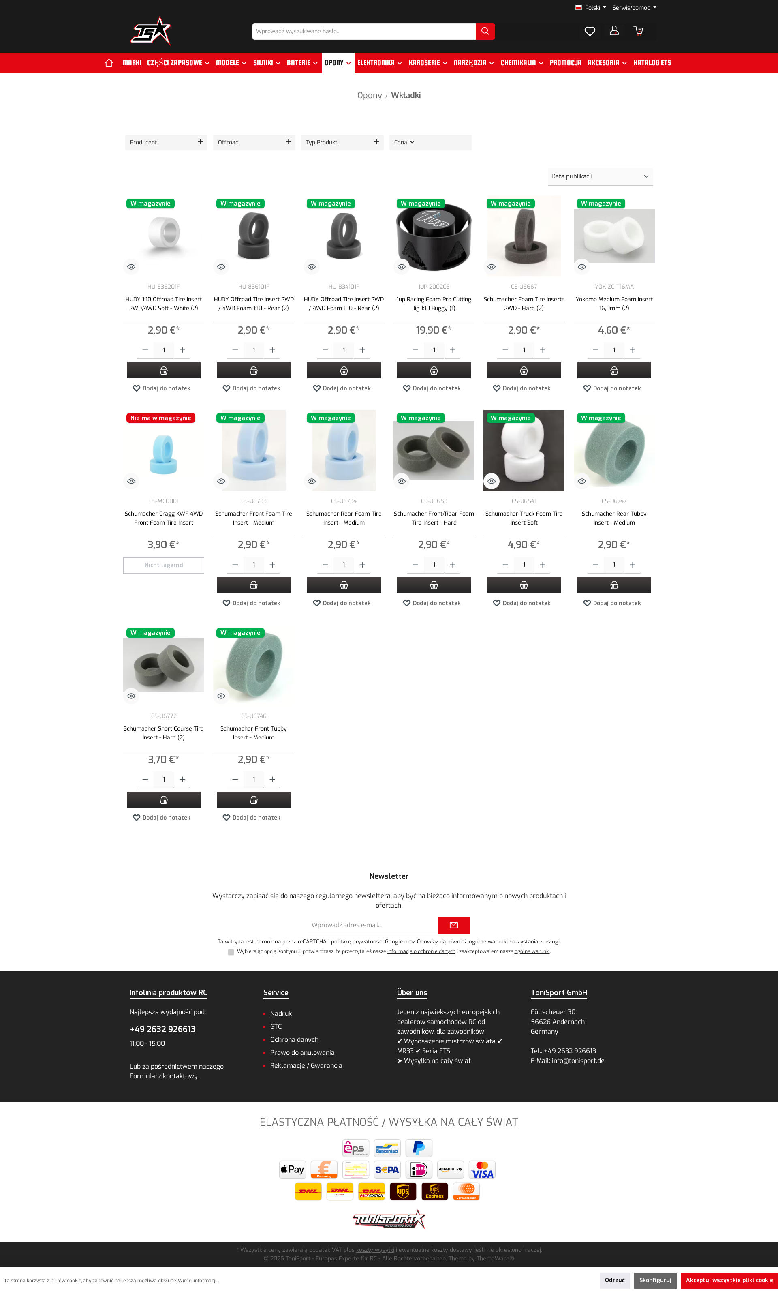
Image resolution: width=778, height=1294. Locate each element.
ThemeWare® (495, 1258)
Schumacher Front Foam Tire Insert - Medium (253, 518)
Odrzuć (615, 1280)
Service (276, 993)
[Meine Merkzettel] (590, 32)
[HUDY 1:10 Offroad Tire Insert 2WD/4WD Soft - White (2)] (163, 235)
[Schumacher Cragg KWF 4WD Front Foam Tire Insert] (163, 450)
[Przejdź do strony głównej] (150, 31)
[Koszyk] (638, 31)
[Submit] (454, 925)
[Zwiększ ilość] (182, 351)
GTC (276, 1026)
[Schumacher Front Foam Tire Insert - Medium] (253, 450)
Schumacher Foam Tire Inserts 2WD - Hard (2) (524, 304)
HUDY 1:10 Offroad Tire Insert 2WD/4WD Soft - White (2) (164, 304)
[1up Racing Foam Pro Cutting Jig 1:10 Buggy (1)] (433, 235)
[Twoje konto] (614, 30)
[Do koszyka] (164, 370)
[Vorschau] (131, 267)
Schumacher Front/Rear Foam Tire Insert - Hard (434, 518)
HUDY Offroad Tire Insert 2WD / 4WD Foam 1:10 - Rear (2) (254, 304)
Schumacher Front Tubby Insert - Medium (253, 733)
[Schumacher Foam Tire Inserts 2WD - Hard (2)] (523, 235)
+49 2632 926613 (163, 1029)
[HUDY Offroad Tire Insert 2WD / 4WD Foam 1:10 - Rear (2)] (253, 235)
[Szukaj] (485, 31)
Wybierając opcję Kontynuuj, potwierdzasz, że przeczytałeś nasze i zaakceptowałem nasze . (394, 951)
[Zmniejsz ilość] (145, 351)
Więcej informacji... (198, 1280)
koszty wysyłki (375, 1250)
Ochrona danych (294, 1039)
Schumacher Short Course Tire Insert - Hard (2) (164, 733)
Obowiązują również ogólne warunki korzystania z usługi (488, 941)
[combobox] (364, 31)
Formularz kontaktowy (163, 1076)
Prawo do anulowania (302, 1052)
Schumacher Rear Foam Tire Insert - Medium (344, 518)
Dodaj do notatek (165, 388)
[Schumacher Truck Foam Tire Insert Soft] (523, 450)
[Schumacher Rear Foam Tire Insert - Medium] (344, 450)
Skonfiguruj (655, 1280)
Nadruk (281, 1013)
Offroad (228, 142)
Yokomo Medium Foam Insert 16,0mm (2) (614, 304)
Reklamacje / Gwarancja (306, 1065)
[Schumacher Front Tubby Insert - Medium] (253, 665)
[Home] (112, 63)
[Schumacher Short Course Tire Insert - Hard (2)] (163, 665)
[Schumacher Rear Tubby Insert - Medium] (614, 450)
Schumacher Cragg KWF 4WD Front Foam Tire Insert (164, 518)
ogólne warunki (532, 951)
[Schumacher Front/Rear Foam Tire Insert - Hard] (433, 450)
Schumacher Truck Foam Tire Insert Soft (524, 518)
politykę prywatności (357, 941)
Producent (143, 142)
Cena (401, 142)
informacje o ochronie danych (421, 951)
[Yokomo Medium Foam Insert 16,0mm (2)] (614, 235)
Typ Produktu (323, 142)
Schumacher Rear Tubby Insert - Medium (614, 518)
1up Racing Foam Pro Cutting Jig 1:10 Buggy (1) (434, 304)
